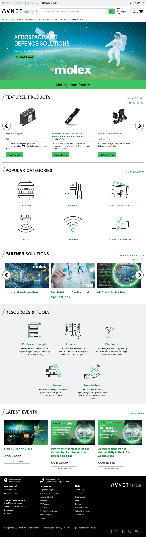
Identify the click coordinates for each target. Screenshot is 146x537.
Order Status (80, 497)
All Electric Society (111, 292)
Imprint (93, 528)
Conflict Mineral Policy (48, 511)
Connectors (26, 205)
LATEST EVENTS (21, 412)
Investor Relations (11, 493)
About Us (76, 20)
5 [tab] (8, 58)
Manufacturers (25, 20)
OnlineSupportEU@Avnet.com (57, 482)
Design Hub (44, 518)
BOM (77, 501)
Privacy (59, 528)
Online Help (79, 490)
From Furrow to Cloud (18, 448)
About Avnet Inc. (10, 490)
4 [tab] (8, 55)
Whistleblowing (46, 515)
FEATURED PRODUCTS (28, 97)
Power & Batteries (120, 239)
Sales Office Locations (83, 511)
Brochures (53, 385)
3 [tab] (8, 51)
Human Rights (48, 528)
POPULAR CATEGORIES (29, 170)
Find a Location (15, 479)
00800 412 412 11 (53, 479)
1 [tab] (8, 44)
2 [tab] (8, 48)
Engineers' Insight (34, 344)
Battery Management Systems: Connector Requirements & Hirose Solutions (70, 452)
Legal (75, 528)
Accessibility (84, 528)
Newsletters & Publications (50, 493)
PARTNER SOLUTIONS (27, 253)
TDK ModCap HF (14, 133)
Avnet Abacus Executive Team (16, 507)
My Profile (79, 493)
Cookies (67, 528)
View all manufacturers (132, 254)
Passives (73, 205)
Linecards (73, 344)
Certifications (45, 508)
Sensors (26, 239)
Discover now (24, 57)
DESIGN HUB (50, 3)
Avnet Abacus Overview (13, 503)
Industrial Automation (21, 292)
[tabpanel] (73, 51)
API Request (44, 504)
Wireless (73, 239)
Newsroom (8, 510)
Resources (60, 20)
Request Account (81, 508)
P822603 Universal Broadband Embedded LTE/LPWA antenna (68, 135)
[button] (130, 3)
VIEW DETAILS (15, 154)
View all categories (134, 171)
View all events (136, 413)
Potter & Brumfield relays (111, 133)
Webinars (111, 344)
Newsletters (92, 385)
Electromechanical (120, 205)
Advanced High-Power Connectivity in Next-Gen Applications (114, 452)
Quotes (78, 504)
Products (6, 20)
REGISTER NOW (17, 461)
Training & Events (46, 497)
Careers (7, 514)
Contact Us (79, 515)
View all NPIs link (135, 98)
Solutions (44, 20)
